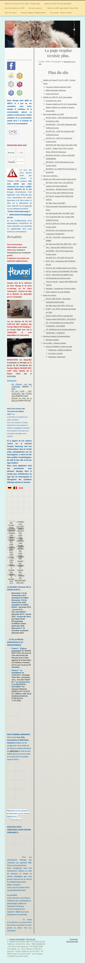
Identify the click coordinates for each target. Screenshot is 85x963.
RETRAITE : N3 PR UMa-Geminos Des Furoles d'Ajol (60, 164)
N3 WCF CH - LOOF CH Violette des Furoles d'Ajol (59, 140)
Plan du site (30, 939)
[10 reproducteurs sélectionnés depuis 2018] (11, 75)
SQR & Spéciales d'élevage (56, 90)
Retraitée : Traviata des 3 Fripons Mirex (60, 288)
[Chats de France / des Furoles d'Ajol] (11, 152)
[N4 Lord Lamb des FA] (20, 579)
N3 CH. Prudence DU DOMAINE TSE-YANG (62, 271)
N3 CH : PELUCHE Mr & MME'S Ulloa (59, 275)
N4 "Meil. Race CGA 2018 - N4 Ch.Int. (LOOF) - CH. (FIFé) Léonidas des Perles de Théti (61, 309)
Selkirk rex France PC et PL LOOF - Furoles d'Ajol (59, 82)
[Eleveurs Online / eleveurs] (20, 152)
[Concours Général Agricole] (11, 525)
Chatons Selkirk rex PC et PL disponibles (61, 104)
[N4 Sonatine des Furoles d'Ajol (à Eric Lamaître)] (20, 561)
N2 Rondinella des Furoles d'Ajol (58, 278)
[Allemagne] (9, 488)
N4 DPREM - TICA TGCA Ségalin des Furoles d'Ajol (59, 252)
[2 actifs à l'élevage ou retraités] (11, 93)
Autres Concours (52, 94)
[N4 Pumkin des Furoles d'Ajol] (20, 570)
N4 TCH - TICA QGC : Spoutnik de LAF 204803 (60, 239)
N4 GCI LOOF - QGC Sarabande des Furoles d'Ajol (22, 393)
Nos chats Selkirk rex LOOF (53, 114)
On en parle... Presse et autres (54, 343)
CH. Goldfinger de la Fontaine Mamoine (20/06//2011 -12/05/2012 (61, 331)
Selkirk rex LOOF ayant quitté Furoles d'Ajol (59, 179)
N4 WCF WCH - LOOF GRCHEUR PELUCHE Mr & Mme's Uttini (62, 119)
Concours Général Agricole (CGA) (58, 87)
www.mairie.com (17, 819)
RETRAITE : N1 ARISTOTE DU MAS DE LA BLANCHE (61, 170)
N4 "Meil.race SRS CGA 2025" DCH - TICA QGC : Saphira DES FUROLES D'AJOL (61, 246)
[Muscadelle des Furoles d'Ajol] (11, 579)
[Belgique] (15, 488)
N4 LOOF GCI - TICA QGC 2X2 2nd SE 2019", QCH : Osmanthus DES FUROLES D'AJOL (60, 261)
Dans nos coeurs (49, 295)
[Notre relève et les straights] (19, 93)
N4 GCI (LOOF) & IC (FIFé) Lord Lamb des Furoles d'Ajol (61, 225)
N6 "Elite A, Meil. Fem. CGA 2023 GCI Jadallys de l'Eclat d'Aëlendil (59, 184)
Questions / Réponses (56, 357)
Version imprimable (17, 939)
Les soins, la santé (55, 353)
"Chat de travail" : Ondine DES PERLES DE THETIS (61, 283)
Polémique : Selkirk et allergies (60, 350)
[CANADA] (21, 488)
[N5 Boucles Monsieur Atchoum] (20, 534)
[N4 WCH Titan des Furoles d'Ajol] (11, 561)
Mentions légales (52, 340)
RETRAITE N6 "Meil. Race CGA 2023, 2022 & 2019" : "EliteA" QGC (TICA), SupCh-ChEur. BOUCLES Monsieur (61, 148)
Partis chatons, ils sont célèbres (58, 292)
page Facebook (22, 665)
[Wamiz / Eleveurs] (11, 161)
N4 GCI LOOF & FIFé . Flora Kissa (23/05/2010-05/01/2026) (58, 300)
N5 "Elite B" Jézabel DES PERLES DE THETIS (59, 198)
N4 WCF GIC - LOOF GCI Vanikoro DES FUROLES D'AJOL (60, 133)
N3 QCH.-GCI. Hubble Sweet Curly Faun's (61, 268)
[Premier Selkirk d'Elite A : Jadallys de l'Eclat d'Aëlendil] (20, 75)
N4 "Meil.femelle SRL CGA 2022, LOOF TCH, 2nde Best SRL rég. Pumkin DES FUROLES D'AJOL (60, 216)
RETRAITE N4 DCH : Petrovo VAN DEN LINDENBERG (60, 157)
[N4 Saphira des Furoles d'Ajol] (20, 525)
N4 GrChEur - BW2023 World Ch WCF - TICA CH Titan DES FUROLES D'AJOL (60, 191)
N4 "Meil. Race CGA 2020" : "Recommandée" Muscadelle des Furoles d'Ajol (61, 206)
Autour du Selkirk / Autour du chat (59, 346)
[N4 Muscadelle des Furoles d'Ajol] (20, 543)
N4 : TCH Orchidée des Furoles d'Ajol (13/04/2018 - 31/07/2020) (60, 324)
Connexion (74, 939)
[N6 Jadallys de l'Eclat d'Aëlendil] (11, 570)
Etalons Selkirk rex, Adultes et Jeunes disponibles (60, 109)
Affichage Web (72, 941)
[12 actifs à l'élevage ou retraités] (19, 84)
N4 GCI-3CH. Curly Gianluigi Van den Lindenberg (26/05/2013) (59, 232)
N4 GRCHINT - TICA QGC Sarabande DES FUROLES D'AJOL (61, 126)
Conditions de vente (53, 100)
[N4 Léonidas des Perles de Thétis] (20, 552)
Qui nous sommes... (50, 176)
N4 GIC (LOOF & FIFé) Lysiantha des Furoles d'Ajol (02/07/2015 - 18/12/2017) (61, 317)
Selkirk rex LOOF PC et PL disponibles (57, 97)
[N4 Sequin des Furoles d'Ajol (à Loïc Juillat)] (11, 534)
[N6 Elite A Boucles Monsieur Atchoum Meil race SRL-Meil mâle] (11, 552)
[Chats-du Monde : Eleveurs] (20, 161)
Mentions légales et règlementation (56, 336)
